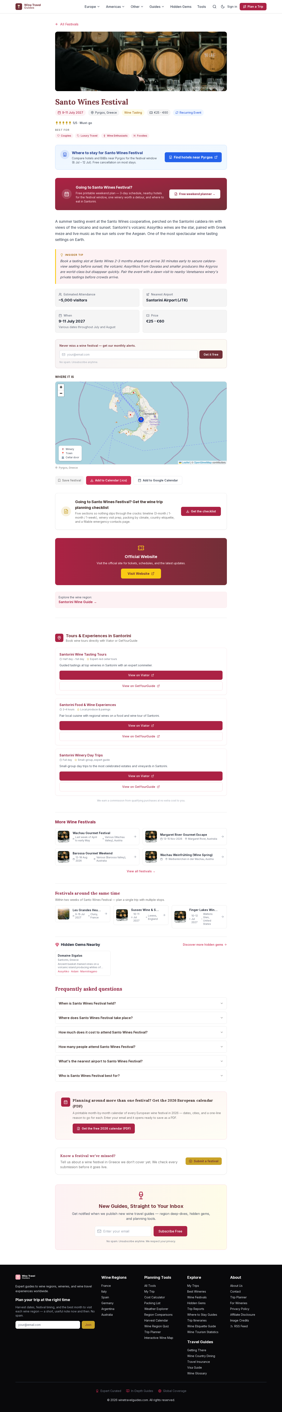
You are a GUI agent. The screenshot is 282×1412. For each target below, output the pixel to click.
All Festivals (69, 24)
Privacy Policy (239, 1309)
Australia (107, 1314)
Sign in (232, 6)
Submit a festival (206, 1161)
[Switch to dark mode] (222, 6)
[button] (141, 419)
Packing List (152, 1303)
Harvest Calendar (156, 1320)
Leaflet (185, 462)
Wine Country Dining (201, 1356)
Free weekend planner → (197, 194)
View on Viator (138, 675)
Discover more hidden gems (203, 944)
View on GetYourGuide (138, 686)
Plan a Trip (255, 6)
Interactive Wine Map (158, 1337)
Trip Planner (152, 1332)
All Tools (150, 1285)
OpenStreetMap (203, 462)
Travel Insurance (198, 1361)
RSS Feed (241, 1326)
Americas (113, 7)
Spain (105, 1297)
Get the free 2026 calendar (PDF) (106, 1128)
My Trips (193, 1285)
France (106, 1285)
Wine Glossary (197, 1373)
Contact (235, 1291)
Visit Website (138, 573)
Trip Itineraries (197, 1320)
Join (88, 1324)
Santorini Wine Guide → (78, 602)
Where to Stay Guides (202, 1314)
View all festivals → (141, 871)
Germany (107, 1303)
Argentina (107, 1309)
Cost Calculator (154, 1297)
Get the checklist (203, 511)
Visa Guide (194, 1367)
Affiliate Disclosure (242, 1314)
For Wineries (238, 1303)
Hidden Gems (180, 7)
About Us (236, 1285)
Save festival (71, 480)
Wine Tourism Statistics (202, 1332)
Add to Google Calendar (160, 480)
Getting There (196, 1350)
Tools (201, 7)
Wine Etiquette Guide (201, 1326)
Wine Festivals (197, 1297)
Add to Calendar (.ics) (111, 480)
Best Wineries (196, 1291)
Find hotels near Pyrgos (193, 157)
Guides (154, 7)
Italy (104, 1291)
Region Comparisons (158, 1314)
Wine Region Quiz (156, 1326)
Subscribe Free (170, 1231)
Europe (90, 7)
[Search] (214, 6)
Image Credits (239, 1320)
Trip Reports (195, 1309)
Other (135, 7)
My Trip (149, 1291)
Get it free (211, 354)
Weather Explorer (156, 1309)
